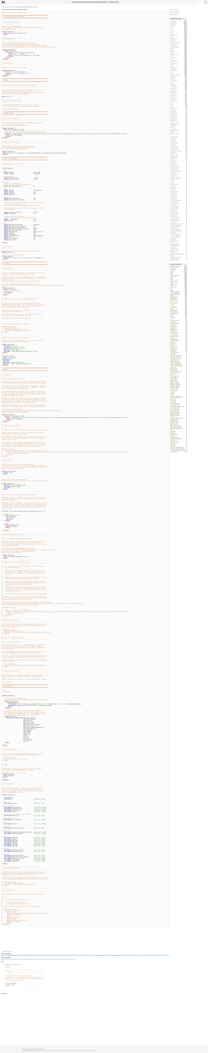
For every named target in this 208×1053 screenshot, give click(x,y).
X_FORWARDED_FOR (178, 361)
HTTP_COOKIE (178, 307)
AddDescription (178, 137)
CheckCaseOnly (178, 196)
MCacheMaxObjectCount (178, 231)
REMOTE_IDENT (178, 424)
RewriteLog (178, 190)
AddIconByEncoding (178, 169)
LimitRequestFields (178, 244)
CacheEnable (178, 247)
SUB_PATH (178, 446)
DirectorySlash (178, 115)
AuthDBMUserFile (178, 219)
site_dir (178, 430)
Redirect (97, 955)
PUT (178, 301)
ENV (178, 274)
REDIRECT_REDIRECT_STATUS (178, 449)
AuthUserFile (178, 85)
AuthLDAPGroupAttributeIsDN (178, 254)
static (178, 278)
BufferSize (178, 251)
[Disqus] (85, 1016)
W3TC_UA (178, 345)
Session (178, 82)
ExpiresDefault (72, 955)
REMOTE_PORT (178, 434)
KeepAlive (178, 118)
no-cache (178, 306)
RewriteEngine (126, 955)
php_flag (178, 53)
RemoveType (178, 126)
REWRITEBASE (178, 326)
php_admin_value (178, 136)
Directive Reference (174, 12)
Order (91, 955)
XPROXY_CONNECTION (178, 364)
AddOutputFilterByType (32, 955)
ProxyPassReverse (178, 206)
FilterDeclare (178, 94)
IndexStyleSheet (178, 143)
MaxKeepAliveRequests (178, 225)
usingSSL (178, 393)
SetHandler (178, 101)
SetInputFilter (178, 204)
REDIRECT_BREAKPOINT (178, 438)
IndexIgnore (178, 76)
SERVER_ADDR (61, 959)
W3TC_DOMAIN (178, 389)
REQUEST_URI (42, 959)
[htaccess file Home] (3, 2)
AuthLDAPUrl (178, 188)
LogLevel (178, 210)
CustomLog (178, 185)
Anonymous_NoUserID (178, 235)
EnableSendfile (178, 216)
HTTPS (15, 959)
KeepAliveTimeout (178, 258)
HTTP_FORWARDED (178, 403)
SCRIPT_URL (178, 367)
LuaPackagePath (178, 209)
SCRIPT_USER (178, 443)
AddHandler (24, 955)
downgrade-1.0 (178, 327)
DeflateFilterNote (178, 174)
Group (178, 105)
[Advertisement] (85, 938)
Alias (178, 102)
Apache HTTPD (39, 1049)
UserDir (178, 159)
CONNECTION (178, 351)
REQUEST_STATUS (178, 422)
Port (94, 955)
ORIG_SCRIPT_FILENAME (178, 427)
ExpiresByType (65, 955)
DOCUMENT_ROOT (178, 300)
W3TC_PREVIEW (178, 332)
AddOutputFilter (178, 99)
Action (178, 104)
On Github (5, 951)
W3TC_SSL (178, 338)
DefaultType (178, 165)
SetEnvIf (150, 955)
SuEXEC (178, 255)
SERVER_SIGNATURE (178, 414)
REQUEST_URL (178, 368)
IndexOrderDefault (178, 148)
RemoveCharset (178, 168)
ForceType (178, 98)
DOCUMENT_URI (178, 451)
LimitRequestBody (178, 123)
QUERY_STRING (178, 281)
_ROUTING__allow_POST (178, 358)
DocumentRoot (178, 142)
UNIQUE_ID (178, 440)
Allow (44, 955)
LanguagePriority (178, 158)
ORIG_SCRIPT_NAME (178, 425)
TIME (74, 959)
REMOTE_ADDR (178, 311)
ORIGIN (25, 959)
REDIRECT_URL (178, 370)
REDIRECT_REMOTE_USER (178, 418)
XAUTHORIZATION (178, 352)
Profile (178, 316)
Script (140, 955)
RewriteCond (119, 955)
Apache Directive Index (175, 11)
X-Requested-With (178, 313)
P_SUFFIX (178, 392)
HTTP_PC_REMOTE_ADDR (178, 365)
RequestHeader (102, 955)
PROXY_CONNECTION (178, 362)
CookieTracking (178, 212)
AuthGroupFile (178, 96)
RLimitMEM (178, 239)
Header (81, 955)
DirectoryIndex (178, 44)
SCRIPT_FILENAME (52, 959)
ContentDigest (178, 161)
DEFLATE (3, 959)
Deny (46, 955)
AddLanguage (178, 140)
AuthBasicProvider (178, 130)
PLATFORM (178, 431)
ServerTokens (145, 955)
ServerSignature (178, 86)
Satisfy (136, 955)
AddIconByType (178, 156)
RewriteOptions (178, 88)
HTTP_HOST (9, 959)
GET (178, 288)
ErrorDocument (51, 955)
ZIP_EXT (178, 435)
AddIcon (178, 131)
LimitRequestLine (178, 248)
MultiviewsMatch (178, 207)
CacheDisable (178, 193)
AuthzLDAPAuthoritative (178, 200)
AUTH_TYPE (178, 399)
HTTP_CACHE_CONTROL (178, 371)
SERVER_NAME (178, 310)
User (168, 955)
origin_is (178, 395)
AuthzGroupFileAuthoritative (178, 223)
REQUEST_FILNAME (178, 383)
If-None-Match (178, 346)
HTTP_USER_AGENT (178, 292)
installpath (178, 432)
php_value (178, 48)
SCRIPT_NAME (178, 380)
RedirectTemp (178, 80)
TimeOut (178, 127)
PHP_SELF (178, 416)
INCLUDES (20, 959)
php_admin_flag (178, 194)
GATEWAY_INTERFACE (178, 397)
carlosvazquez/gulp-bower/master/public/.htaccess (24, 7)
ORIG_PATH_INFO (178, 441)
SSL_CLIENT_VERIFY (178, 409)
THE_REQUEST (178, 298)
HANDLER (178, 330)
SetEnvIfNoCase (156, 955)
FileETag (77, 955)
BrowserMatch (178, 69)
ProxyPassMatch (178, 201)
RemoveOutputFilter (178, 203)
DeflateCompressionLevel (178, 150)
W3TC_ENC (178, 317)
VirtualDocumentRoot (178, 75)
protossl (178, 295)
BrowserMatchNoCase (178, 166)
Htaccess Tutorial (174, 9)
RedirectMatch (178, 70)
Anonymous (178, 110)
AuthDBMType (178, 238)
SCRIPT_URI (178, 402)
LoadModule (178, 149)
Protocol (178, 121)
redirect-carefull (178, 390)
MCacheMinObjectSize (178, 226)
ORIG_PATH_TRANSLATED (178, 428)
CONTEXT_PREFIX (178, 323)
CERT (178, 374)
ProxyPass (178, 180)
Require (108, 955)
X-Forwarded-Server (178, 405)
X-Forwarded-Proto (178, 320)
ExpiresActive (58, 955)
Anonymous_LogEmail (178, 236)
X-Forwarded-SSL (178, 437)
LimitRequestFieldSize (178, 245)
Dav (178, 134)
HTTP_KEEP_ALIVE (178, 373)
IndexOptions (178, 111)
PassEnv (178, 181)
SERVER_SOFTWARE (178, 412)
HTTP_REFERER (178, 303)
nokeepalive (178, 325)
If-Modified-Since (178, 341)
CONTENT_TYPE (178, 336)
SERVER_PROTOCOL (178, 415)
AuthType (178, 83)
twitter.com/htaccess (174, 14)
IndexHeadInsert (178, 164)
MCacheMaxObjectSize (178, 229)
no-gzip (178, 282)
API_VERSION (178, 400)
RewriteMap (178, 172)
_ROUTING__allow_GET (178, 357)
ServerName (178, 139)
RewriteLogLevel (178, 184)
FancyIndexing (178, 114)
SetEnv (178, 73)
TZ (178, 319)
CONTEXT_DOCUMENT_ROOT (178, 447)
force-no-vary (178, 287)
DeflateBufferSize (178, 241)
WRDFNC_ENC (178, 379)
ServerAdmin (178, 197)
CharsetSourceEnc (178, 155)
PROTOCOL (178, 444)
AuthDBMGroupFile (178, 220)
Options (88, 955)
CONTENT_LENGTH (178, 387)
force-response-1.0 (178, 335)
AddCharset (6, 7)
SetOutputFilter (163, 955)
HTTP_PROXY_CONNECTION (178, 406)
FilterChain (178, 89)
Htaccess (32, 1049)
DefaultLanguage (178, 117)
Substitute (178, 162)
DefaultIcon (178, 145)
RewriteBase (113, 955)
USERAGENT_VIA (178, 360)
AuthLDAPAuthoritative (178, 234)
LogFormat (178, 187)
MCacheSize (178, 232)
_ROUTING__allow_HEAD (178, 355)
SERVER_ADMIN (178, 339)
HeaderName (178, 129)
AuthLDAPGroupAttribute (178, 257)
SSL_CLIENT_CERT (178, 411)
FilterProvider (178, 91)
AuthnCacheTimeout (178, 253)
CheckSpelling (178, 146)
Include (84, 955)
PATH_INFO (178, 344)
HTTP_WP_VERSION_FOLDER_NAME (178, 450)
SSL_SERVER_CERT (178, 408)
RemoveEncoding (178, 191)
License (10, 951)
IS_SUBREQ (178, 354)
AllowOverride (178, 95)
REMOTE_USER (178, 329)
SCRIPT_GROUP (178, 419)
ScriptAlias (178, 183)
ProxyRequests (178, 228)
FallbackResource (178, 113)
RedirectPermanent (178, 133)
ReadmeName (178, 124)
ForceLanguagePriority (178, 171)
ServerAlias (178, 222)
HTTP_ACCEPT (178, 333)
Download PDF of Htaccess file (12, 964)
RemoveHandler (178, 108)
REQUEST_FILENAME (33, 959)
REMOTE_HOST (178, 348)
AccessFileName (178, 215)
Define (178, 107)
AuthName (178, 79)
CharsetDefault (178, 152)
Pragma (178, 304)
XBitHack (178, 153)
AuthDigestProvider (178, 177)
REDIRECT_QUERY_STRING (178, 396)
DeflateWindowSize (178, 260)
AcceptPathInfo (178, 120)
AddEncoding (19, 955)
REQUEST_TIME (178, 421)
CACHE (178, 314)
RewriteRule (132, 955)
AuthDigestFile (178, 199)
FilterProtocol (178, 92)
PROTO (178, 309)
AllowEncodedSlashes (178, 218)
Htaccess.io (26, 1049)
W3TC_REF (178, 349)
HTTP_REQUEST (178, 377)
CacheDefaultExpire (178, 250)
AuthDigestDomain (178, 213)
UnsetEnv (178, 175)
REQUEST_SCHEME (178, 386)
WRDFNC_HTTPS (178, 381)
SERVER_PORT (69, 959)
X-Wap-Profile (178, 322)
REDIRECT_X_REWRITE (178, 384)
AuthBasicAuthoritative (178, 178)
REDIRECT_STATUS (178, 291)
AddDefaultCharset (11, 955)
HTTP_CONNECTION (178, 376)
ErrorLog (178, 242)
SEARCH (178, 342)
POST (178, 290)
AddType (40, 955)
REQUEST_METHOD (178, 294)
